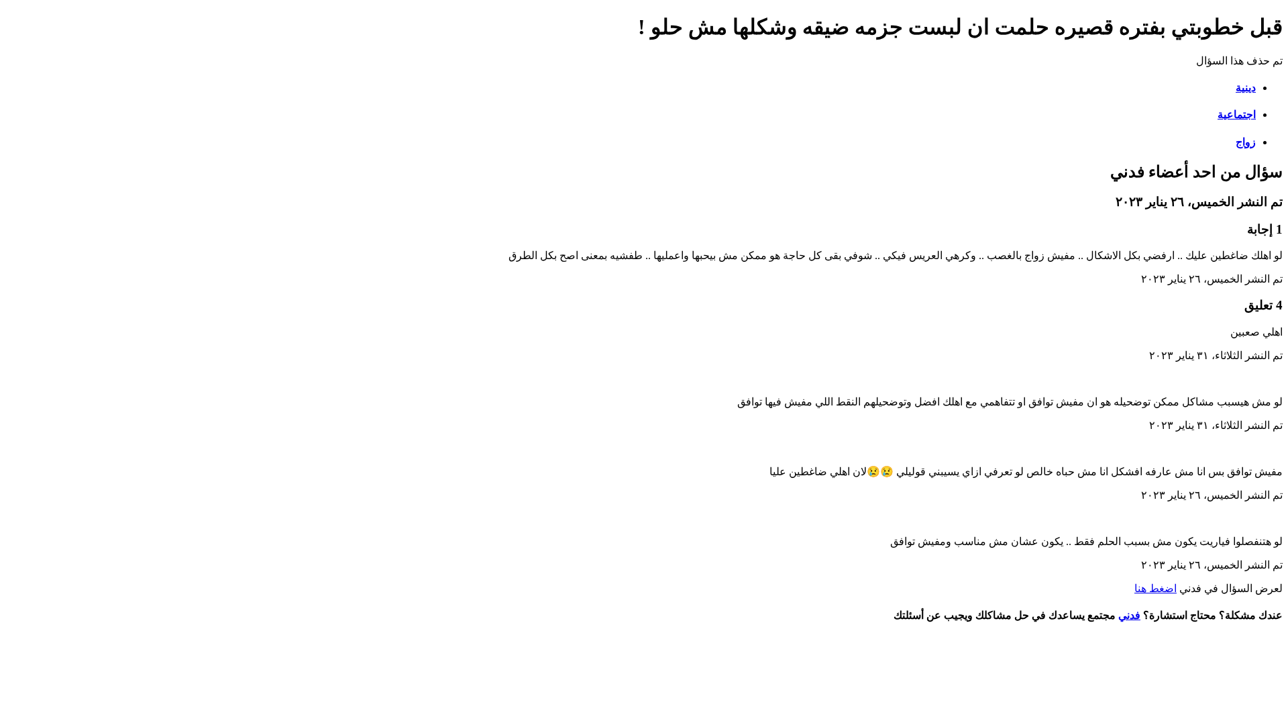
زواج (1246, 142)
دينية (1246, 87)
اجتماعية (1237, 114)
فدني (1129, 615)
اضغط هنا (1155, 588)
